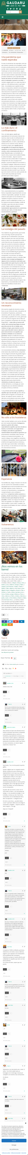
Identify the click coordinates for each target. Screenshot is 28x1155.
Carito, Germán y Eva (17, 592)
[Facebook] (4, 621)
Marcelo (23, 596)
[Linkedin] (21, 621)
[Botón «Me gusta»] (3, 615)
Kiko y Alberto (10, 588)
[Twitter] (10, 621)
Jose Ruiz (9, 946)
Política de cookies (6, 1153)
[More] (10, 624)
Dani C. (9, 1066)
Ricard (18, 590)
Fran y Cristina (5, 594)
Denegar (14, 1145)
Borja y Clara (21, 583)
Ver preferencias (14, 1149)
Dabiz (24, 598)
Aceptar (14, 1140)
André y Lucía (5, 584)
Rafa (20, 586)
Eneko (17, 596)
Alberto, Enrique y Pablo (16, 584)
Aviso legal (23, 1153)
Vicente (3, 592)
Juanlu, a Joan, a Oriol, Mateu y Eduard (11, 598)
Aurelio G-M (10, 683)
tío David (18, 588)
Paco (21, 594)
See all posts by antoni (7, 652)
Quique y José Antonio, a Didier (9, 586)
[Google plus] (16, 621)
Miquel (14, 583)
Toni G (11, 50)
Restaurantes (16, 48)
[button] (25, 1123)
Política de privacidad (16, 1153)
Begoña (13, 590)
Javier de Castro (11, 727)
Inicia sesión (13, 664)
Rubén (3, 588)
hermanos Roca (8, 599)
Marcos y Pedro (10, 596)
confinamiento (13, 52)
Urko (2, 596)
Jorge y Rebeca (15, 594)
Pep (22, 590)
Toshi (8, 592)
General (10, 48)
